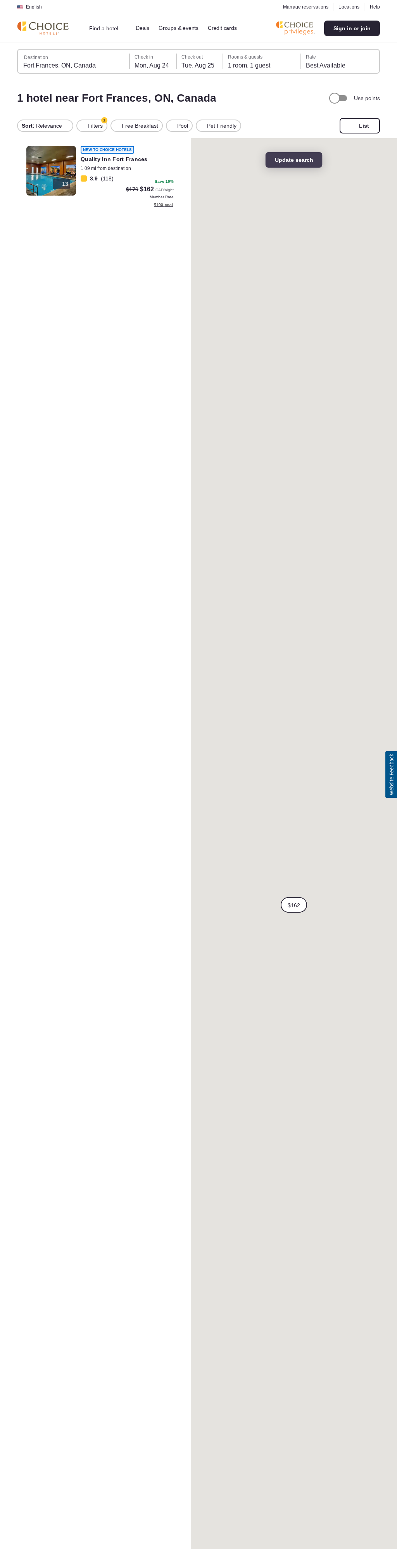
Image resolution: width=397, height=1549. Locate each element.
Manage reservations (305, 7)
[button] (294, 905)
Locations (348, 7)
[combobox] (107, 28)
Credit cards (222, 28)
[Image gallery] (51, 171)
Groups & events (178, 28)
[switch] (339, 98)
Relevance (42, 126)
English (34, 7)
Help (375, 7)
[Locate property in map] (100, 178)
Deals (142, 28)
